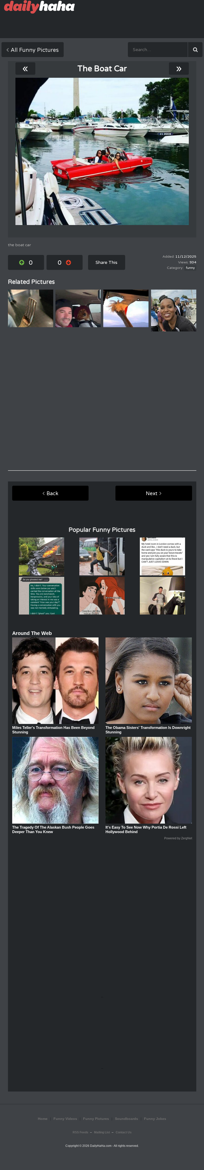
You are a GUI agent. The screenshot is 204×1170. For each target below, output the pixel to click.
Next (151, 494)
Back (52, 494)
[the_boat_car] (102, 151)
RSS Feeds (80, 1132)
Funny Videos (65, 1119)
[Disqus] (102, 401)
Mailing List (102, 1132)
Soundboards (126, 1119)
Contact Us (124, 1132)
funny (190, 268)
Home (43, 1119)
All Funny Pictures (35, 50)
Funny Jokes (155, 1119)
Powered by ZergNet (178, 838)
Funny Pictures (96, 1119)
